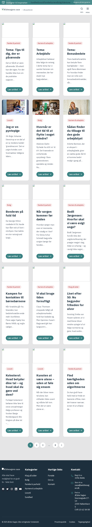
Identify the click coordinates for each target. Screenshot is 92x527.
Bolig (59, 2)
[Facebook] (3, 489)
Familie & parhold (13, 43)
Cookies (72, 522)
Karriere (53, 2)
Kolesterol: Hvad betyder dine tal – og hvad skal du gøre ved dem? (15, 384)
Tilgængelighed (84, 522)
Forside (51, 475)
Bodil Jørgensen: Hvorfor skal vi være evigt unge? (76, 219)
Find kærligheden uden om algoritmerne (76, 381)
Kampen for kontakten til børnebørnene (16, 297)
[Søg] (82, 8)
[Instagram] (12, 489)
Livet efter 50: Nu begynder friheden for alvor (75, 301)
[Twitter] (7, 489)
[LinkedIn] (16, 489)
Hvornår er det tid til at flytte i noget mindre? (45, 132)
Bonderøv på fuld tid (14, 213)
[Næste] (61, 445)
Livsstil (41, 2)
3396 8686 (80, 478)
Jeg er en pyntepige (13, 129)
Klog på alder (74, 287)
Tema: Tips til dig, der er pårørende (15, 53)
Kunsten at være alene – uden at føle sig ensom (45, 381)
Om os (50, 480)
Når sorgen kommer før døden (44, 215)
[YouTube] (20, 489)
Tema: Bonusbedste (76, 52)
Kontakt (51, 484)
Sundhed (34, 2)
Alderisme (66, 2)
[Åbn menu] (87, 8)
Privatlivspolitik (60, 522)
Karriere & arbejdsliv (45, 43)
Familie (47, 2)
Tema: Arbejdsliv (43, 52)
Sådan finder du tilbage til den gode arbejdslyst (76, 132)
